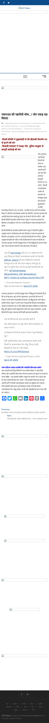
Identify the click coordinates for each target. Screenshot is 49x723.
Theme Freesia (26, 716)
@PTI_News (10, 277)
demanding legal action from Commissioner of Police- (24, 132)
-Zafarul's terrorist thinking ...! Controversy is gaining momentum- (21, 128)
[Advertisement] (24, 47)
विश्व (32, 704)
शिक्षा (25, 707)
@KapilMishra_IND (13, 274)
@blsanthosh (30, 274)
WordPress (37, 716)
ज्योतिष (15, 710)
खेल (32, 707)
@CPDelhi (16, 252)
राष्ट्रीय (24, 704)
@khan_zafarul (11, 260)
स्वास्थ (33, 710)
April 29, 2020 (31, 286)
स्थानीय (15, 704)
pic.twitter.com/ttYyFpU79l (30, 277)
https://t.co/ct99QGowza (16, 351)
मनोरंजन (24, 710)
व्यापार (17, 707)
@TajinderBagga (18, 270)
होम (7, 704)
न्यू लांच (40, 707)
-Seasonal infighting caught (30, 126)
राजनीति (40, 704)
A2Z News (6, 715)
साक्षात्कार (8, 707)
